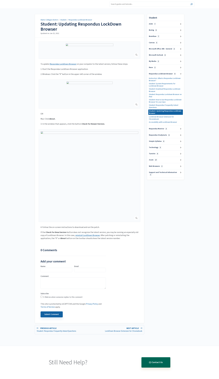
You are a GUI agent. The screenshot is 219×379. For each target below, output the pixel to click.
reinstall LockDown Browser (87, 235)
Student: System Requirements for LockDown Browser (162, 84)
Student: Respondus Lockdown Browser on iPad (165, 95)
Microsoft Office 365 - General (162, 49)
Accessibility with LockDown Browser (163, 122)
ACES (152, 24)
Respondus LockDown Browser (80, 20)
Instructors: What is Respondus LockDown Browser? (165, 79)
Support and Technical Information (163, 173)
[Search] (192, 4)
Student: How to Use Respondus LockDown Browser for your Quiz (165, 100)
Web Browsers (155, 166)
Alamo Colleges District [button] (35, 1)
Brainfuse (154, 36)
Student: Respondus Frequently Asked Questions (163, 106)
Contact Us (157, 362)
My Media (154, 61)
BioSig (152, 30)
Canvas (153, 42)
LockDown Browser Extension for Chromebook (161, 118)
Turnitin (153, 153)
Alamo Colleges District (49, 20)
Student (63, 20)
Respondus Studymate (159, 135)
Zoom (153, 160)
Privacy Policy (92, 304)
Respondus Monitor (158, 128)
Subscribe (45, 293)
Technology (155, 147)
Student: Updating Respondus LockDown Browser (81, 27)
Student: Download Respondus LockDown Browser (164, 90)
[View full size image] (89, 50)
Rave (152, 67)
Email (76, 266)
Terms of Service (48, 307)
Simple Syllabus (156, 141)
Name (43, 266)
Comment (45, 276)
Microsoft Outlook (157, 55)
